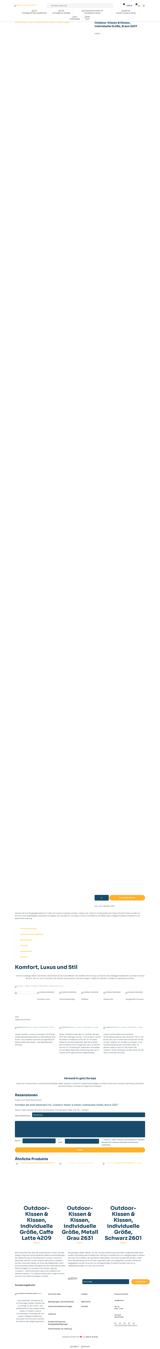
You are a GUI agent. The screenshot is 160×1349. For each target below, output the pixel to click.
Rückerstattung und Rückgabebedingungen (58, 1323)
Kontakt (84, 1306)
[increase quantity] (106, 897)
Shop (17, 22)
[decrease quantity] (97, 897)
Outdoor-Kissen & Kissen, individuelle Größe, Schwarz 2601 (123, 1223)
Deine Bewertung (23, 1115)
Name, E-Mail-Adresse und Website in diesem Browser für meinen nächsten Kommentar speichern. (123, 1142)
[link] (80, 928)
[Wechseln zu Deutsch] (85, 1346)
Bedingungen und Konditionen (61, 1302)
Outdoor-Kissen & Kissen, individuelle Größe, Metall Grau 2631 (80, 1223)
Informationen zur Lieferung (60, 1329)
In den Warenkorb (127, 898)
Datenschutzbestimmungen (60, 1306)
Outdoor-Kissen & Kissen (30, 22)
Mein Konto (86, 1302)
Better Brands (92, 1337)
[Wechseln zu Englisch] (74, 1346)
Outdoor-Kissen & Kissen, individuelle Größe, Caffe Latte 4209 (36, 1223)
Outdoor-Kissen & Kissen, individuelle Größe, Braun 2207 (66, 22)
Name (18, 1140)
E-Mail (60, 1141)
